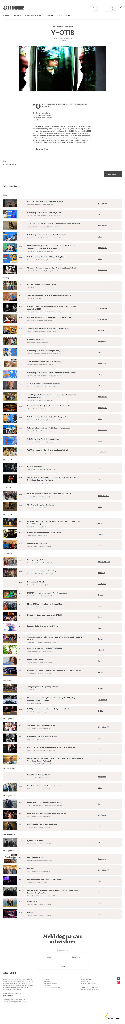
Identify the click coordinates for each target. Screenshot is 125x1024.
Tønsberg (101, 330)
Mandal (101, 650)
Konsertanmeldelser (33, 15)
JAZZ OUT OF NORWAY (64, 15)
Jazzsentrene (95, 11)
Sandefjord (102, 341)
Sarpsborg (102, 363)
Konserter (17, 15)
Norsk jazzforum (94, 7)
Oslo (100, 214)
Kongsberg (102, 777)
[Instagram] (118, 983)
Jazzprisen (112, 7)
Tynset (100, 523)
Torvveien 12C (103, 496)
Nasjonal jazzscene (110, 11)
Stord (100, 881)
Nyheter (6, 15)
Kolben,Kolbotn (104, 562)
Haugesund (102, 700)
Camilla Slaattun (8, 995)
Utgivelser (49, 15)
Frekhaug (101, 534)
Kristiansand (102, 203)
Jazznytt (96, 9)
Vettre (100, 628)
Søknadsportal (111, 9)
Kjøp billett (112, 174)
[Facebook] (118, 980)
